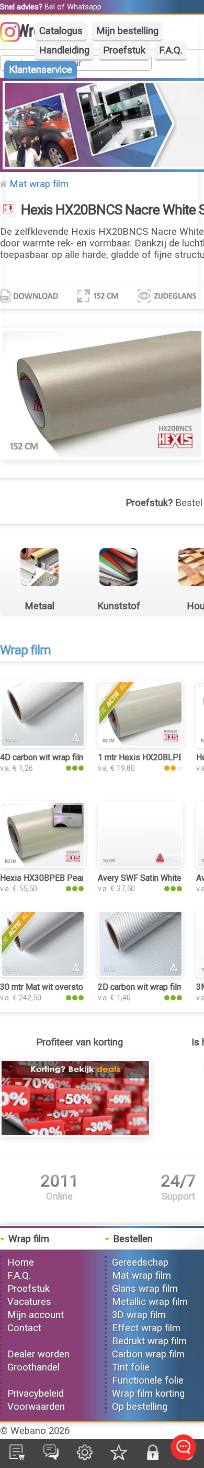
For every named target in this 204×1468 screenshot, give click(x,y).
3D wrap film (139, 1315)
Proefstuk (124, 50)
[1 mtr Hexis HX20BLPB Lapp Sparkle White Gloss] (140, 744)
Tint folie (131, 1367)
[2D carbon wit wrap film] (140, 974)
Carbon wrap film (148, 1354)
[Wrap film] (8, 210)
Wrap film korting (148, 1393)
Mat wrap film (39, 184)
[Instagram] (15, 39)
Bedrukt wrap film (149, 1341)
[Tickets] (51, 1457)
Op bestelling (139, 1406)
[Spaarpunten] (118, 1457)
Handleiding (64, 50)
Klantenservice (40, 69)
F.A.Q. (171, 50)
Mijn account (35, 1315)
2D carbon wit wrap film (141, 987)
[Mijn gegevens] (85, 1457)
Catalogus (61, 31)
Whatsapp (84, 7)
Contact (24, 1328)
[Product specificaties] (29, 299)
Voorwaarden (36, 1406)
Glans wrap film (145, 1288)
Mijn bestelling (127, 31)
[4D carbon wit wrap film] (42, 744)
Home (20, 1262)
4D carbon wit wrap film (43, 757)
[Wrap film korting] (75, 1133)
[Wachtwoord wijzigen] (152, 1457)
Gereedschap (140, 1262)
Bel (49, 7)
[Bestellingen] (17, 1457)
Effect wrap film (146, 1328)
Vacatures (29, 1302)
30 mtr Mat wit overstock (46, 987)
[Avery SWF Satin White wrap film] (140, 865)
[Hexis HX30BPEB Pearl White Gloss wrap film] (42, 865)
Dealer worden (38, 1354)
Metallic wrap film (150, 1302)
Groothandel (33, 1367)
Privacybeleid (35, 1393)
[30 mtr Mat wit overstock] (42, 974)
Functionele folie (148, 1380)
